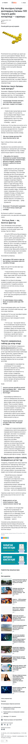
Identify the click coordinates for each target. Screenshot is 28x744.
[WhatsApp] (6, 538)
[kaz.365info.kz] (14, 3)
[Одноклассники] (4, 538)
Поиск (24, 2)
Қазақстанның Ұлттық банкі (15, 533)
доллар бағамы (4, 533)
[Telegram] (8, 538)
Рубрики (5, 2)
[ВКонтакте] (2, 538)
